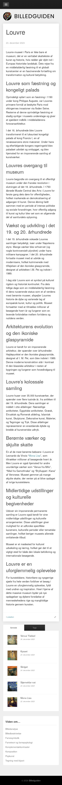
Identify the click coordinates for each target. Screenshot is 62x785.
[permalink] (54, 616)
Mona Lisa (34, 455)
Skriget (24, 666)
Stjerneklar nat (28, 682)
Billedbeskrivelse (13, 733)
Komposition (11, 751)
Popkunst (9, 756)
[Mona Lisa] (12, 702)
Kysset (23, 651)
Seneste (13, 627)
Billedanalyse (11, 728)
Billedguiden (35, 780)
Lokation (10, 617)
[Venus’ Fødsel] (12, 639)
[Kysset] (12, 655)
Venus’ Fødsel (27, 635)
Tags (35, 627)
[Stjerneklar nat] (12, 686)
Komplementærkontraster (17, 746)
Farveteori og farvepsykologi (19, 742)
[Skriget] (12, 671)
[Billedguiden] (31, 15)
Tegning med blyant (14, 760)
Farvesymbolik (12, 737)
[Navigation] (6, 4)
